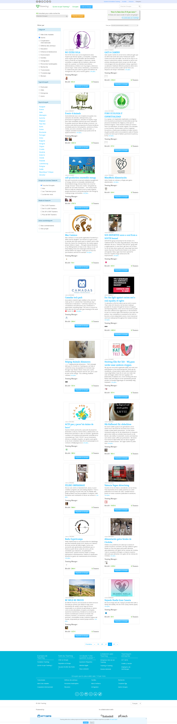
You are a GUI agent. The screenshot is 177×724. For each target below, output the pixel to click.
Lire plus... (93, 71)
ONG (42, 90)
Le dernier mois (47, 194)
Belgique (42, 121)
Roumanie (43, 132)
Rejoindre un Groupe (64, 663)
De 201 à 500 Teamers (50, 212)
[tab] (49, 29)
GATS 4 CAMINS (112, 52)
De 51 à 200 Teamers (49, 209)
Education (44, 49)
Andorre (42, 155)
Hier (43, 188)
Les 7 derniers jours (49, 191)
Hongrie (42, 144)
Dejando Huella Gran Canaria (118, 600)
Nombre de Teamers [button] (44, 200)
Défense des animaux (48, 46)
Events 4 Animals (73, 113)
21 (106, 644)
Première (89, 644)
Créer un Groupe (86, 7)
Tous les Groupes (48, 185)
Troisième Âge (122, 683)
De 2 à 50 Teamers (48, 205)
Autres (43, 38)
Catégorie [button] (41, 29)
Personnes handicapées (49, 64)
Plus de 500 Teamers (49, 215)
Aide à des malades (47, 35)
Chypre (42, 146)
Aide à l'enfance (96, 683)
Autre (43, 96)
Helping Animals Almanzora (77, 361)
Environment (45, 55)
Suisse (41, 129)
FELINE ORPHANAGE (75, 485)
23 (114, 644)
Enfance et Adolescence (49, 52)
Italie (41, 112)
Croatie (42, 149)
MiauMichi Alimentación (116, 177)
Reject (92, 722)
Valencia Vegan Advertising (117, 485)
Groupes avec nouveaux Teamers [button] (47, 180)
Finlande (42, 161)
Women (43, 76)
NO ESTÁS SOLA (72, 52)
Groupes (75, 7)
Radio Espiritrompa (74, 539)
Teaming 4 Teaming (106, 665)
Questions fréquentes (85, 662)
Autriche (42, 118)
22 (110, 644)
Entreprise (44, 93)
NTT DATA (124, 660)
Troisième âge (46, 73)
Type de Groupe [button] (43, 82)
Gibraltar (42, 175)
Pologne (42, 166)
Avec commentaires (47, 226)
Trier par (108, 25)
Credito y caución (126, 663)
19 (98, 644)
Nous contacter (84, 669)
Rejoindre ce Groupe (82, 86)
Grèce (41, 138)
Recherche (44, 67)
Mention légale (83, 665)
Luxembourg (43, 164)
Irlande (41, 158)
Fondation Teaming (43, 662)
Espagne (42, 107)
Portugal (42, 135)
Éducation (67, 687)
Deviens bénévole (105, 669)
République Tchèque (46, 172)
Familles (44, 58)
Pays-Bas (42, 124)
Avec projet (44, 229)
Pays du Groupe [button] (43, 102)
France (41, 109)
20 (102, 644)
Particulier (44, 87)
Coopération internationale (46, 42)
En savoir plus (113, 719)
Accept (85, 722)
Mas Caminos (71, 235)
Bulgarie (42, 141)
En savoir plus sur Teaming (130, 18)
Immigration (45, 61)
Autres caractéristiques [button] (45, 220)
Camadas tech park (73, 297)
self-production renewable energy (80, 177)
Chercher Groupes (77, 16)
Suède (41, 169)
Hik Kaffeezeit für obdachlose (118, 424)
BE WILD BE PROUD (74, 600)
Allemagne (43, 115)
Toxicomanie (45, 70)
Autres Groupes (123, 687)
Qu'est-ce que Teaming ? (61, 7)
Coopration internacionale (45, 687)
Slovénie (42, 152)
